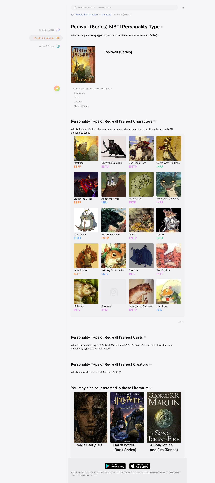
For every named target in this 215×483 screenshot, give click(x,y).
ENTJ (105, 166)
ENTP (133, 166)
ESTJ (77, 238)
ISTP (77, 274)
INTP (132, 202)
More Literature (81, 106)
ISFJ (104, 202)
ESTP (77, 202)
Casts (76, 97)
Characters (79, 93)
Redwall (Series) (122, 14)
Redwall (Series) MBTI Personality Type (91, 88)
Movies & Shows (46, 46)
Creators (78, 101)
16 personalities (46, 30)
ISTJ (159, 309)
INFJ (159, 166)
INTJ (159, 202)
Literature (106, 14)
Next (179, 322)
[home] (72, 14)
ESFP (77, 166)
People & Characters (87, 14)
